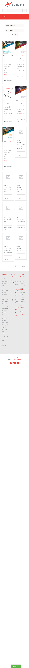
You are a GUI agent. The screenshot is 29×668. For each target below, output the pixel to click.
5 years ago (16, 294)
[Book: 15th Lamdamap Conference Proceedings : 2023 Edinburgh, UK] (8, 93)
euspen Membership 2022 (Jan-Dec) (21, 248)
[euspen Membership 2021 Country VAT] (21, 177)
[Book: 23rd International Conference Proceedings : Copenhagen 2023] (21, 48)
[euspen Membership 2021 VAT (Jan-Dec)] (8, 207)
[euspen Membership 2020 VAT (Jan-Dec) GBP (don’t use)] (21, 132)
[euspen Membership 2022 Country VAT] (8, 177)
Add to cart (6, 81)
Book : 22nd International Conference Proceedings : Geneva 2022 (20, 108)
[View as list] (15, 34)
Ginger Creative (17, 359)
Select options (19, 154)
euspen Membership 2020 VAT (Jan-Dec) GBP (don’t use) (21, 144)
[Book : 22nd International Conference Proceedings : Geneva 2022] (21, 93)
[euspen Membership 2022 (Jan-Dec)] (21, 238)
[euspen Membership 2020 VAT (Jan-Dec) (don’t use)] (21, 207)
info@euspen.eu (24, 314)
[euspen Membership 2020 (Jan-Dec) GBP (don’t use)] (8, 238)
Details (10, 80)
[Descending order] (22, 25)
